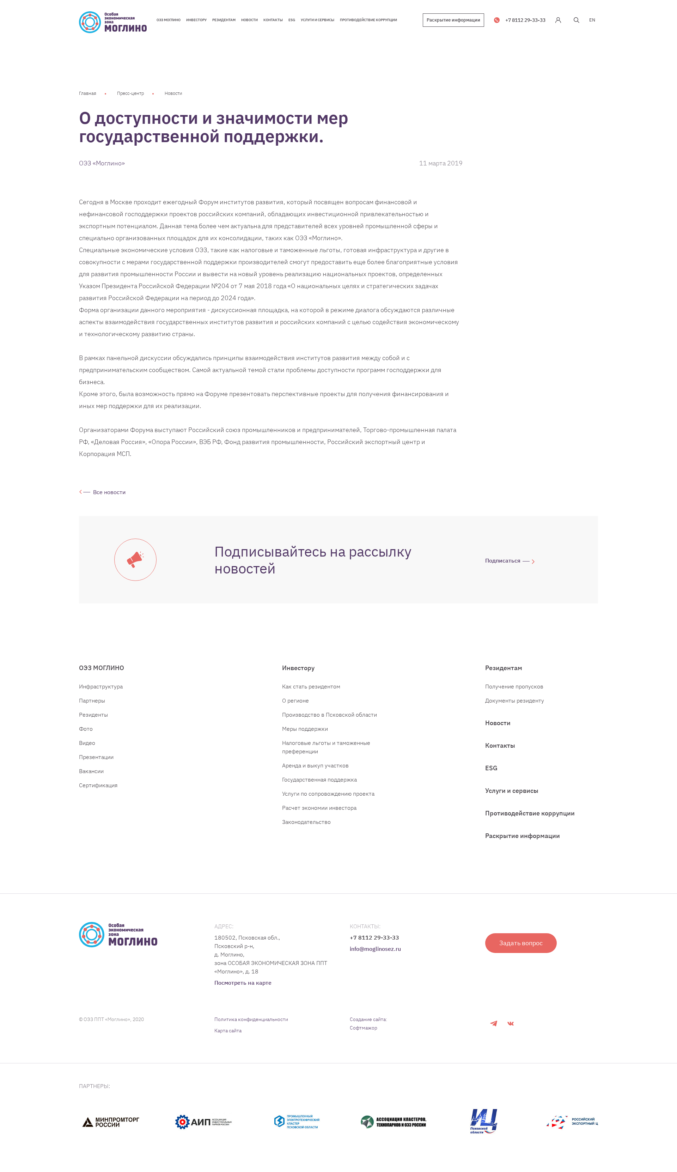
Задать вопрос (521, 943)
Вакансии (91, 771)
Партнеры (92, 700)
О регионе (295, 700)
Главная (87, 93)
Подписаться (502, 560)
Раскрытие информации (453, 20)
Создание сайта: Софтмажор (368, 1023)
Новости (173, 93)
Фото (86, 728)
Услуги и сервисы (511, 791)
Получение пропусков (514, 686)
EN (592, 20)
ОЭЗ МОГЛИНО (101, 668)
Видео (87, 742)
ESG (491, 768)
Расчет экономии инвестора (319, 807)
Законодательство (306, 821)
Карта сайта (228, 1030)
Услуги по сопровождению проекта (328, 793)
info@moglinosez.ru (375, 948)
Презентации (96, 756)
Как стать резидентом (311, 686)
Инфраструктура (101, 686)
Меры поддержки (305, 728)
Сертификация (98, 785)
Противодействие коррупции (530, 813)
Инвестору (298, 668)
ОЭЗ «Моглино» (102, 163)
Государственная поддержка (319, 779)
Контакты (500, 745)
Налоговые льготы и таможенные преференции (326, 747)
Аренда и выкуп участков (315, 765)
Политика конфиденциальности (251, 1019)
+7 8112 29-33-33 (525, 20)
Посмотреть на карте (243, 982)
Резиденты (93, 714)
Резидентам (503, 668)
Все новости (109, 492)
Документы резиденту (514, 700)
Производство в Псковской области (329, 714)
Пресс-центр (130, 93)
